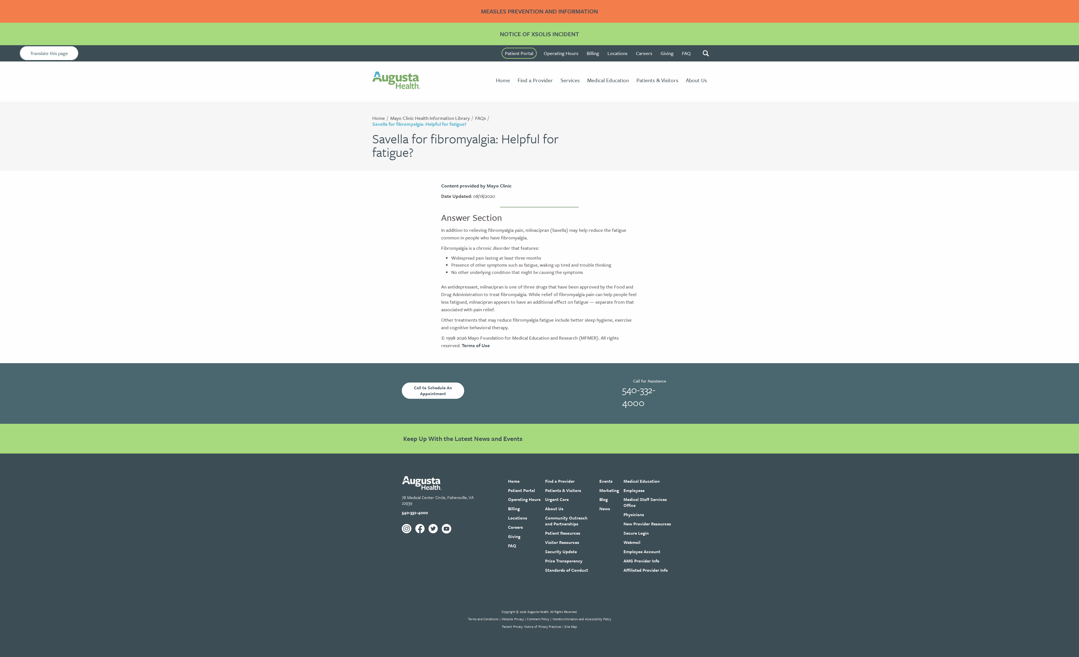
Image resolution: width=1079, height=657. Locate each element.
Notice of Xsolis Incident (539, 34)
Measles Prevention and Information (539, 11)
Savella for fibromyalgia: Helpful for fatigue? (419, 123)
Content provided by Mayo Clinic (476, 185)
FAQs (480, 118)
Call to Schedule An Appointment (433, 390)
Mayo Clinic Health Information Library (430, 118)
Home (378, 118)
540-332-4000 (638, 396)
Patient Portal (519, 53)
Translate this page (49, 53)
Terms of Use (476, 345)
